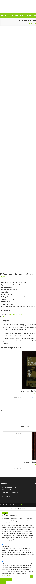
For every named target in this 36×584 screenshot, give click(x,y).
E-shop (3, 15)
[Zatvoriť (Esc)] (1, 579)
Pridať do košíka (18, 469)
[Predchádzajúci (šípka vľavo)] (1, 582)
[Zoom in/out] (10, 579)
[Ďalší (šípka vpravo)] (4, 582)
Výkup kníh (19, 15)
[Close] (5, 513)
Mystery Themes (21, 505)
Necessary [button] (5, 542)
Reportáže (19, 314)
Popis (3, 317)
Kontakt (29, 15)
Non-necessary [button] (6, 559)
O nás (11, 15)
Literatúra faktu (10, 314)
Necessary (6, 544)
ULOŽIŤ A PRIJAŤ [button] (6, 576)
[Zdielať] (4, 579)
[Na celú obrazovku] (7, 579)
